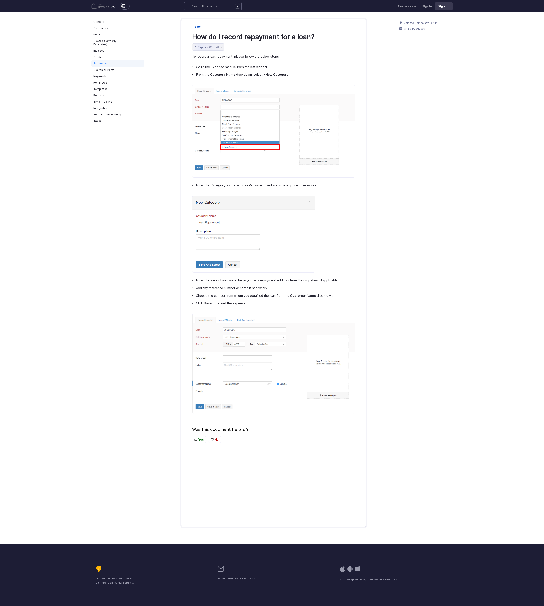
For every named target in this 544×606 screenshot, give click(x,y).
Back (197, 26)
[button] (123, 6)
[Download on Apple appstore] (350, 571)
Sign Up (443, 6)
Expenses (100, 63)
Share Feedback (414, 28)
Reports (99, 95)
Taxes (98, 120)
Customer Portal (104, 69)
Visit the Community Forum (114, 582)
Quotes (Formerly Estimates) (105, 42)
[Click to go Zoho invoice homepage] (100, 6)
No (216, 439)
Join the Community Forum (421, 22)
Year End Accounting (107, 114)
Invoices (99, 50)
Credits (98, 57)
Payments (100, 76)
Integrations (102, 108)
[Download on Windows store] (357, 571)
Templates (101, 89)
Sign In (427, 6)
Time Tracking (103, 101)
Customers (101, 28)
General (99, 21)
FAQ (113, 7)
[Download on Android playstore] (342, 571)
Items (97, 34)
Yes (200, 439)
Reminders (101, 82)
